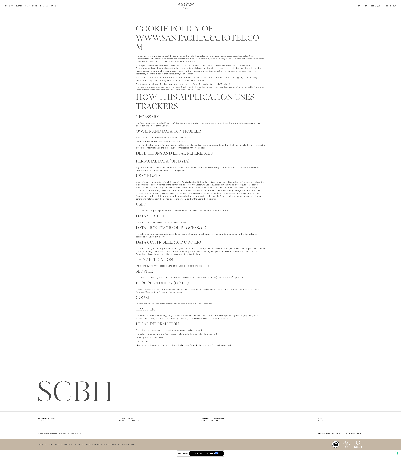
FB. (319, 420)
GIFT (365, 6)
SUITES (19, 6)
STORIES (54, 6)
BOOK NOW (391, 6)
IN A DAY (44, 6)
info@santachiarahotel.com (210, 420)
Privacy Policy (355, 434)
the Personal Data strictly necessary (194, 345)
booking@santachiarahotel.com (212, 418)
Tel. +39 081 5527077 (126, 418)
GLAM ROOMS (31, 6)
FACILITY (9, 6)
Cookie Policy (341, 434)
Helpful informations (326, 434)
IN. (322, 420)
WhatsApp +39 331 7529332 (129, 420)
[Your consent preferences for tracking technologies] (397, 453)
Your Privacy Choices (204, 454)
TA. (325, 420)
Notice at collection (183, 453)
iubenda (140, 345)
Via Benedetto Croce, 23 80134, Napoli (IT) (47, 419)
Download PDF (142, 341)
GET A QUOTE (377, 6)
